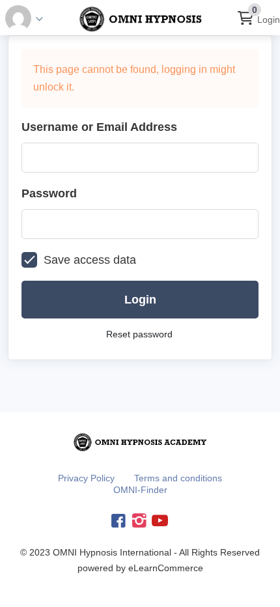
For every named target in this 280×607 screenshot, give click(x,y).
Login (268, 19)
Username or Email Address (99, 127)
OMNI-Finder (140, 490)
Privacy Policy (86, 478)
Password (49, 193)
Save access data (90, 259)
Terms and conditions (178, 478)
